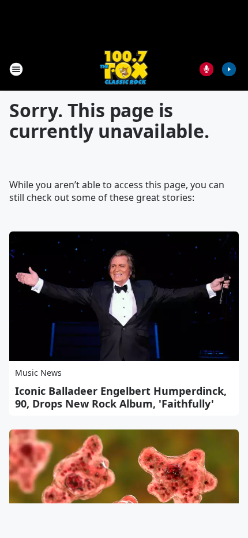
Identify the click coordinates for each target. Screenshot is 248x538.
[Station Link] (124, 69)
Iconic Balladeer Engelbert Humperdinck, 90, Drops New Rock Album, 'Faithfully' (121, 397)
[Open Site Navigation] (16, 69)
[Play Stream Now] (229, 69)
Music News (38, 372)
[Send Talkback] (206, 69)
